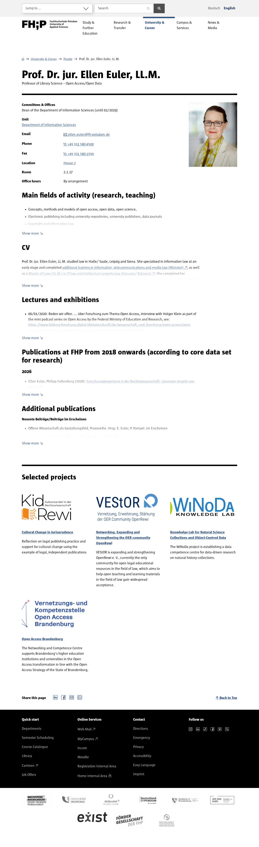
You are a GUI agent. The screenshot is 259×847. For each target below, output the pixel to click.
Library (27, 756)
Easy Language (144, 765)
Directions (140, 729)
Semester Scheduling (38, 738)
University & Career (44, 59)
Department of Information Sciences (49, 125)
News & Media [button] (214, 25)
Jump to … (33, 8)
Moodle (83, 757)
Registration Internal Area (96, 766)
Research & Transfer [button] (122, 25)
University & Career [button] (154, 25)
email (71, 697)
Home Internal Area (92, 776)
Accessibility (142, 756)
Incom (82, 748)
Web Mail (84, 729)
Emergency (141, 738)
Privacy (138, 747)
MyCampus (85, 739)
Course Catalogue (35, 747)
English (229, 8)
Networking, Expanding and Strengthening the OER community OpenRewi (123, 538)
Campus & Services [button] (184, 25)
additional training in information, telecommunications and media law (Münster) (123, 268)
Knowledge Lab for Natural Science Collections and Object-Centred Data (198, 535)
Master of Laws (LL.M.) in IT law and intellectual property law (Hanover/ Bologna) (90, 274)
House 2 (70, 163)
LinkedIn (55, 697)
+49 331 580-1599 (81, 154)
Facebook (63, 697)
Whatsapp (79, 697)
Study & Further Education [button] (90, 28)
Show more (30, 233)
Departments (31, 729)
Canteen (28, 766)
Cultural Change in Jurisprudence (47, 532)
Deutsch (214, 8)
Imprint (138, 774)
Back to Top (228, 698)
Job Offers (29, 775)
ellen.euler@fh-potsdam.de (89, 134)
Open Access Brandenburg (42, 639)
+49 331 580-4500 (81, 144)
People (68, 59)
